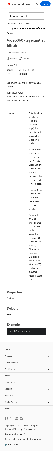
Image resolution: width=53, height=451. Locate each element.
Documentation (14, 23)
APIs (15, 65)
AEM (28, 23)
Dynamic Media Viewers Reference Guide (26, 31)
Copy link (26, 58)
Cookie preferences (14, 433)
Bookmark (14, 58)
